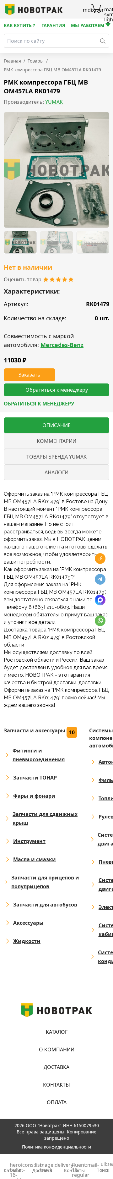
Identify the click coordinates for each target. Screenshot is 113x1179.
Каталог (56, 1031)
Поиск (102, 1167)
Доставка (56, 1067)
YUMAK (54, 101)
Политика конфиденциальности (56, 1147)
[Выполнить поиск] (102, 41)
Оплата (57, 1102)
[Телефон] (100, 558)
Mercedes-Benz (61, 345)
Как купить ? (19, 25)
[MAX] (100, 600)
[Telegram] (100, 579)
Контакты (56, 1084)
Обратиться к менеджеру (39, 403)
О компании (56, 1049)
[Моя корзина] (96, 9)
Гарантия (53, 25)
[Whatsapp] (100, 620)
